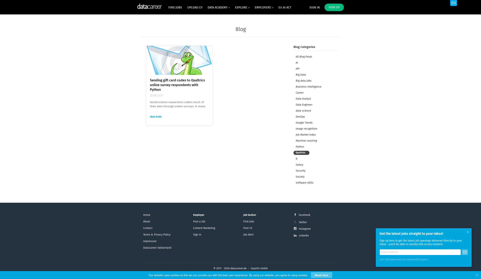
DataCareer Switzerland (157, 248)
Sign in (314, 7)
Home (146, 215)
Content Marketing (204, 228)
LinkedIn (304, 235)
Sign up (334, 7)
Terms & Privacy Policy (156, 234)
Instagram (305, 229)
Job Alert (248, 234)
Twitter (303, 222)
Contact (147, 228)
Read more (156, 117)
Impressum (150, 241)
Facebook (304, 215)
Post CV (247, 228)
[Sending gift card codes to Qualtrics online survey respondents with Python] (179, 60)
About (146, 221)
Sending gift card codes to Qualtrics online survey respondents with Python (177, 85)
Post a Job (199, 221)
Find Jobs (248, 221)
